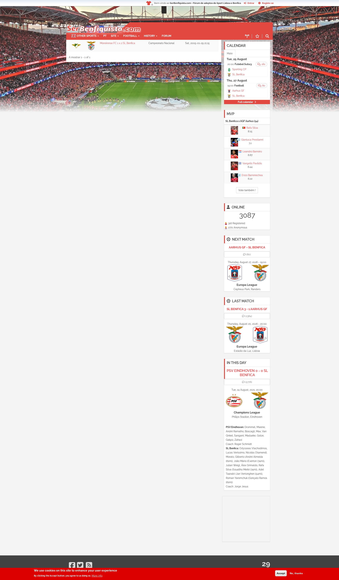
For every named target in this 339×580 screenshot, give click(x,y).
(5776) (248, 382)
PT (104, 35)
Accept (281, 573)
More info (97, 575)
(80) (248, 254)
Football (130, 35)
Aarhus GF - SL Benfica (247, 247)
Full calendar (245, 102)
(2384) (248, 316)
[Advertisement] (182, 27)
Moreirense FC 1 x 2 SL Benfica (117, 43)
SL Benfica (238, 74)
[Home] (103, 24)
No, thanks (296, 573)
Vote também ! (247, 190)
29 (266, 563)
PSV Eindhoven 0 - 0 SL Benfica (247, 373)
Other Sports (87, 35)
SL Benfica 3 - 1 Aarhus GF (247, 309)
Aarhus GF (238, 90)
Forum (166, 35)
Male (230, 53)
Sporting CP (239, 69)
